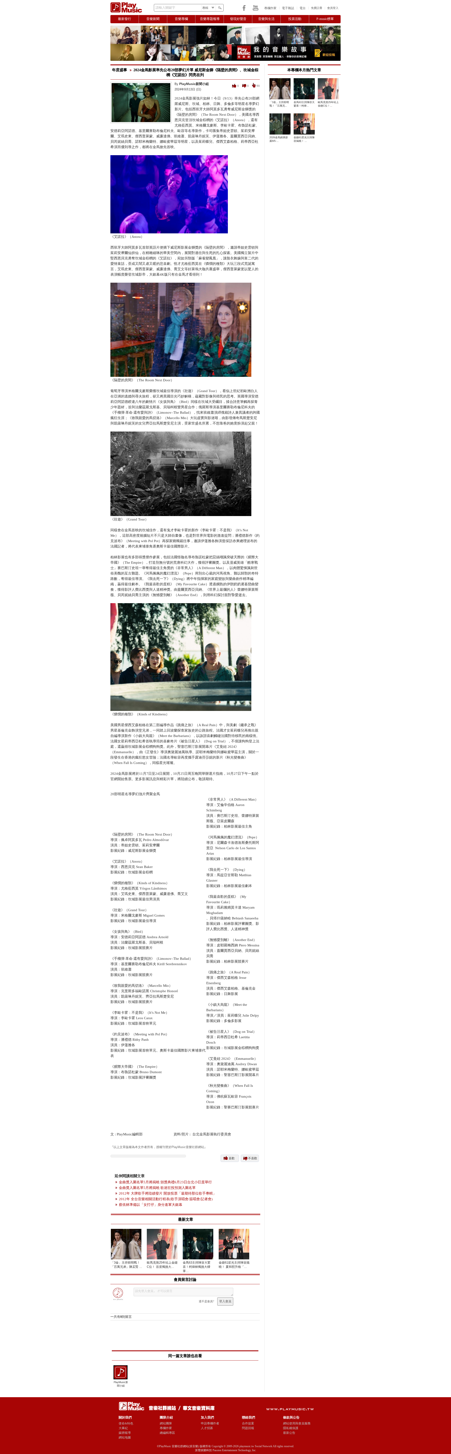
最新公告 (289, 1433)
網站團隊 (166, 1423)
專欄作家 (270, 8)
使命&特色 (126, 1423)
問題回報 (248, 1428)
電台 (302, 8)
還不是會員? (206, 1301)
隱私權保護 (290, 1428)
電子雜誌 (288, 8)
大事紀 (123, 1428)
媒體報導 (125, 1433)
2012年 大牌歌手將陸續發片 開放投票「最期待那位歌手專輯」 (167, 1193)
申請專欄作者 (210, 1423)
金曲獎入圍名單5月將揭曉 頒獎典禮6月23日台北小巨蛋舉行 (165, 1182)
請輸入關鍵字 (165, 7)
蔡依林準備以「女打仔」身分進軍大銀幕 (150, 1205)
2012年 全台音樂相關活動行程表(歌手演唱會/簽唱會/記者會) (166, 1199)
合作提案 (248, 1423)
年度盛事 (119, 70)
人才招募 (207, 1428)
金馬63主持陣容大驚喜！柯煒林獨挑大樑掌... (196, 1267)
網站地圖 (125, 1437)
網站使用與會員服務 (297, 1423)
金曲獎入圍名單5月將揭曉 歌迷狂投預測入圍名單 (157, 1188)
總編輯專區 (167, 1433)
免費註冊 (316, 8)
